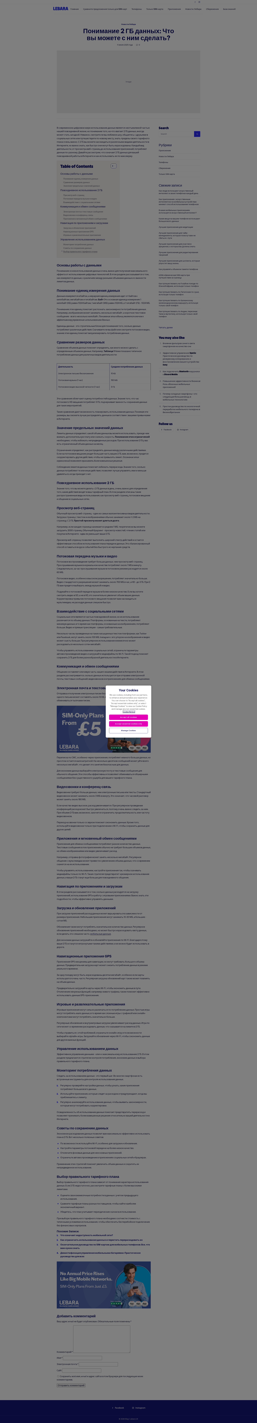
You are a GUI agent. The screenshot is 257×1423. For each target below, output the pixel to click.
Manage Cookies (128, 730)
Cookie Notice (129, 712)
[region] (128, 711)
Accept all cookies (128, 717)
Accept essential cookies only (128, 724)
